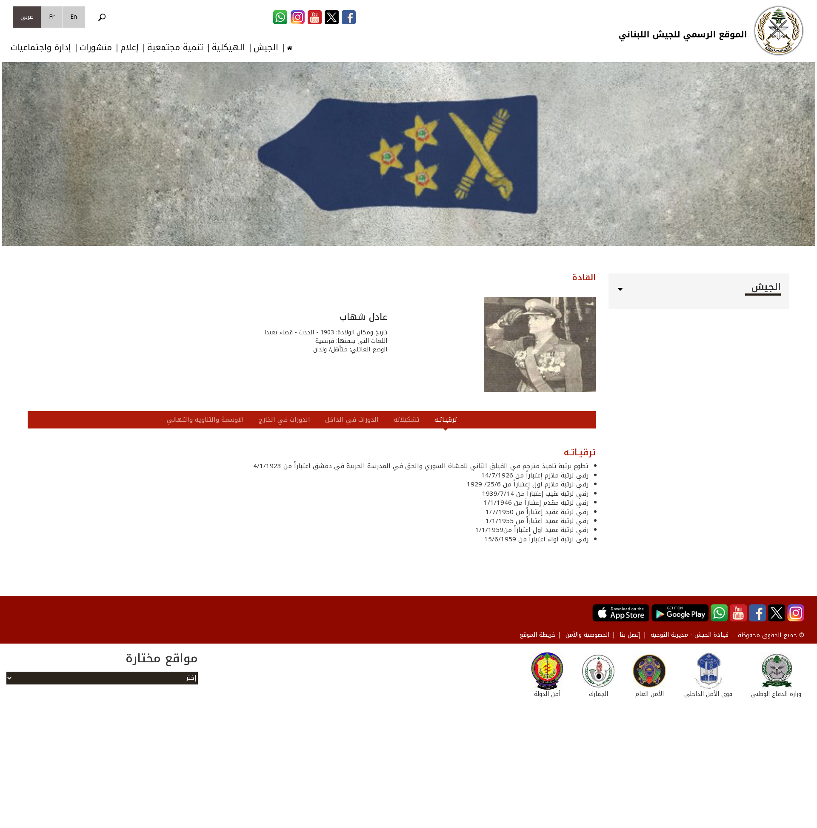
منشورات (96, 47)
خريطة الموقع (537, 635)
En (73, 17)
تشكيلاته (407, 420)
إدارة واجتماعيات (41, 47)
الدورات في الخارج (284, 420)
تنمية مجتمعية (175, 47)
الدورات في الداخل (352, 420)
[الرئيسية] (778, 30)
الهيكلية (228, 47)
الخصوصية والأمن (587, 635)
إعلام (129, 47)
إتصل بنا (630, 635)
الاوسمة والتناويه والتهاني (205, 420)
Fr (51, 17)
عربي (26, 17)
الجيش (266, 47)
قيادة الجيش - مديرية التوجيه (689, 635)
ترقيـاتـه (445, 420)
